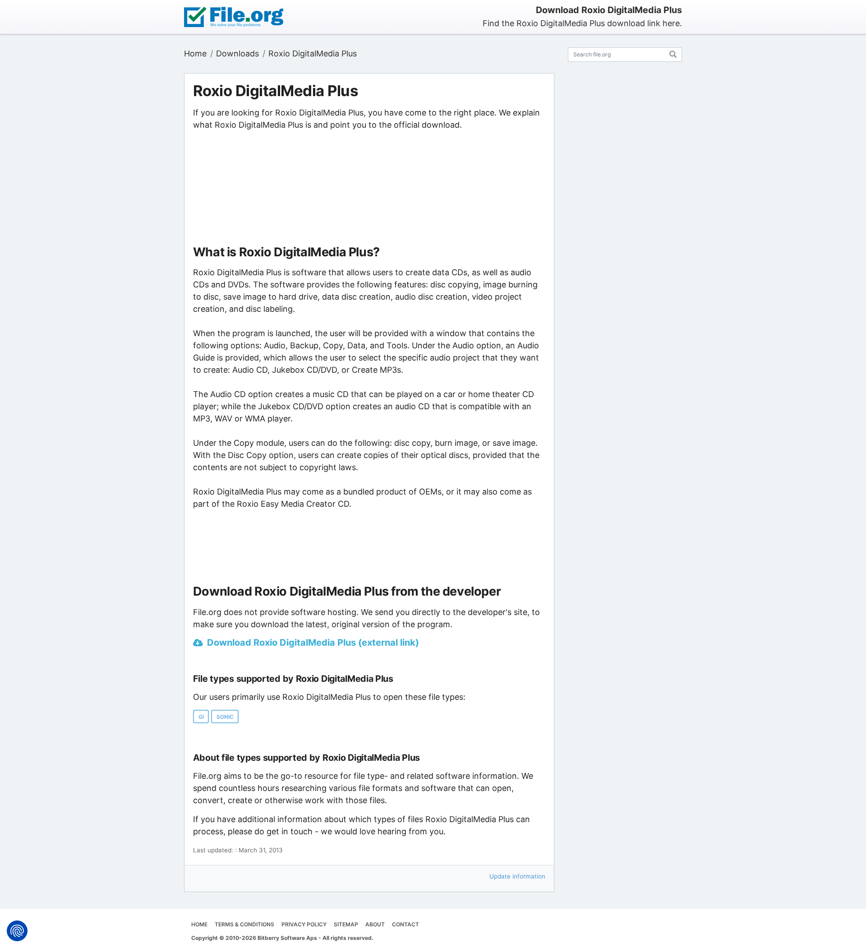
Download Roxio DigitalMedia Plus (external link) (313, 642)
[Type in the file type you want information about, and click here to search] (673, 53)
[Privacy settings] (17, 930)
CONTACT (405, 924)
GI (201, 716)
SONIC (225, 716)
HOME (199, 924)
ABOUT (375, 924)
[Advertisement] (369, 188)
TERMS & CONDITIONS (244, 924)
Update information (517, 876)
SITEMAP (346, 924)
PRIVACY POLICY (304, 924)
